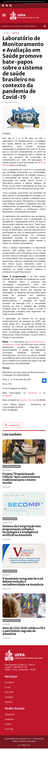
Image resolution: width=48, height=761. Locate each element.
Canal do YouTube (28, 400)
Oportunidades (10, 519)
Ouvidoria (9, 682)
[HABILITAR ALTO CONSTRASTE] (4, 5)
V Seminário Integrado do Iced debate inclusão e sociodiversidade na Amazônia (22, 581)
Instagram (9, 714)
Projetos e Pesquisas (12, 466)
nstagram (7, 395)
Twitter (8, 724)
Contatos (9, 697)
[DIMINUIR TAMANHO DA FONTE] (7, 5)
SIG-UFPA (9, 692)
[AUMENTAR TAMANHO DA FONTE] (11, 5)
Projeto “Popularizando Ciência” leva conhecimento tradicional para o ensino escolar (21, 478)
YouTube (9, 729)
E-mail (7, 687)
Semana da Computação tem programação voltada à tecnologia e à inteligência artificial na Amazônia (21, 531)
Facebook (32, 393)
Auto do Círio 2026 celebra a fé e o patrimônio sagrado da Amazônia (23, 631)
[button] (4, 15)
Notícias (8, 702)
